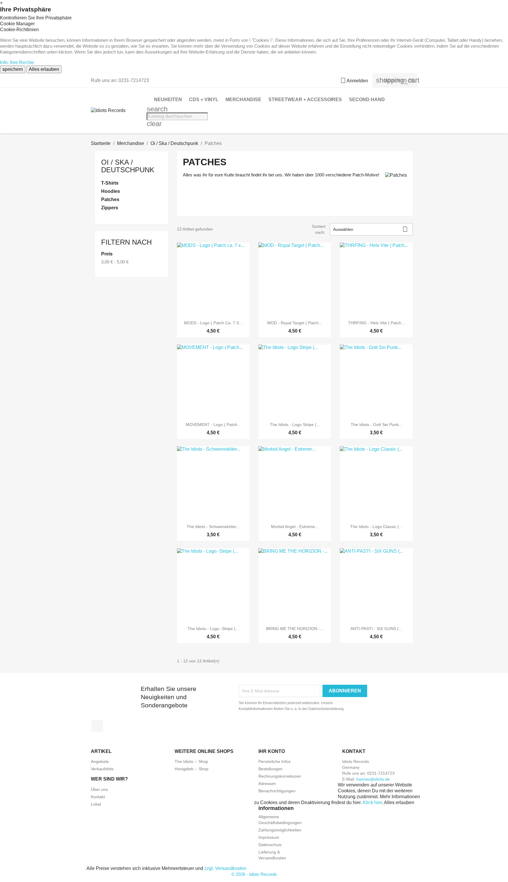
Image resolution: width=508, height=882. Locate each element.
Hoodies (110, 191)
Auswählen (370, 229)
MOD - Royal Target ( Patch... (294, 322)
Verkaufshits (102, 768)
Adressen (267, 783)
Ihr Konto (271, 751)
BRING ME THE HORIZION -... (294, 628)
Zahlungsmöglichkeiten (279, 830)
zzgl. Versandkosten (225, 868)
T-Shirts (109, 183)
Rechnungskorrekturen (279, 776)
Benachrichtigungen (276, 791)
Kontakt (98, 796)
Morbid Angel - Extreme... (294, 526)
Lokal (96, 804)
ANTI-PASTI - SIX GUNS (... (376, 628)
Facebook (97, 726)
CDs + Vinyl (203, 99)
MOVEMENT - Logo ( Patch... (213, 424)
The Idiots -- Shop (191, 761)
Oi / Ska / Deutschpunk (127, 166)
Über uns (99, 789)
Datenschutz (270, 844)
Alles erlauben (44, 69)
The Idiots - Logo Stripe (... (295, 424)
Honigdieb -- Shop (191, 768)
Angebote (100, 761)
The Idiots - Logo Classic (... (376, 526)
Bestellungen (270, 768)
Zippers (109, 207)
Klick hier (372, 802)
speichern (12, 69)
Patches (110, 199)
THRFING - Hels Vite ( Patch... (376, 322)
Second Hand (367, 99)
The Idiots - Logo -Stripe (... (213, 628)
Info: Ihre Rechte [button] (17, 62)
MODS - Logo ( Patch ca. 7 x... (213, 322)
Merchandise (243, 99)
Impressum (268, 837)
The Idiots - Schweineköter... (213, 526)
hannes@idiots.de (373, 779)
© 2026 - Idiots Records (254, 874)
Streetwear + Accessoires (305, 99)
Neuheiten (168, 99)
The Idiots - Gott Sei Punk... (376, 424)
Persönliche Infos (274, 761)
